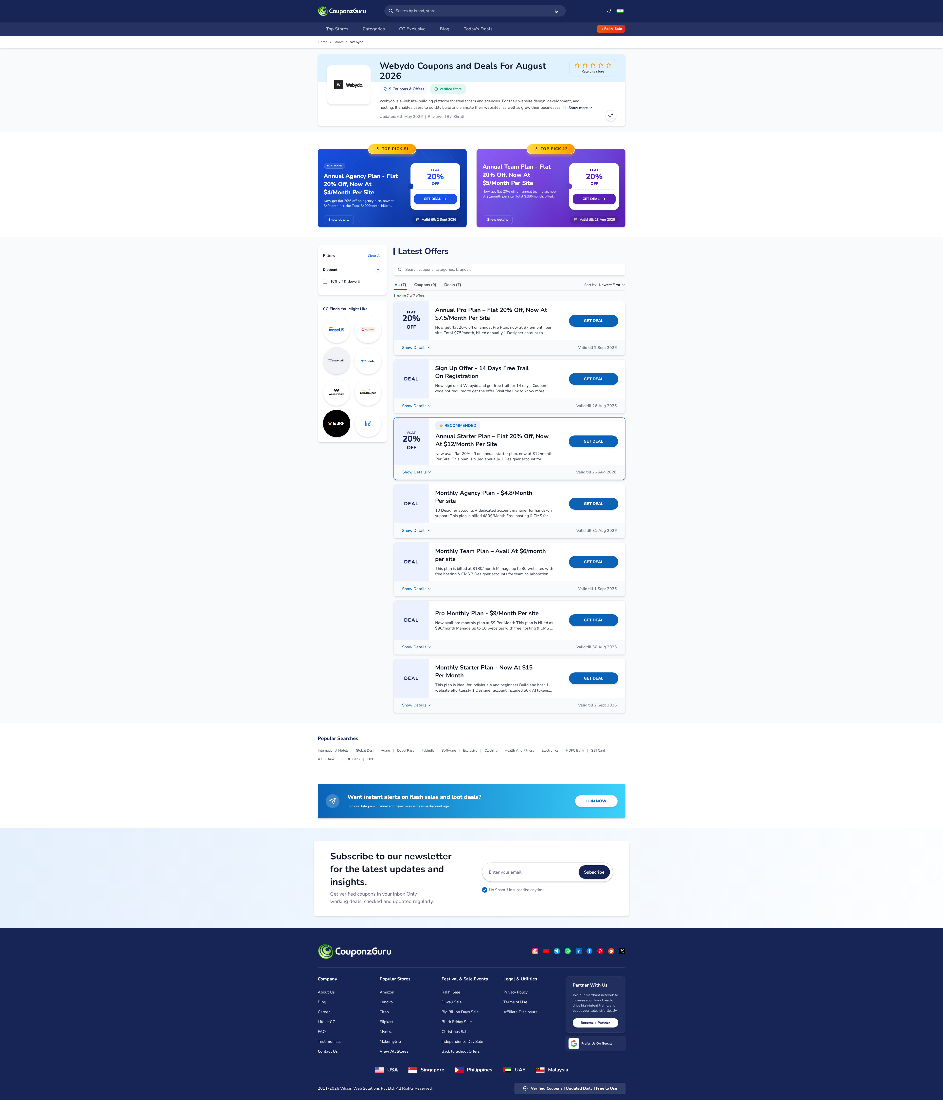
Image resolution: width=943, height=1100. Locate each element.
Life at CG (327, 1022)
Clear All (375, 255)
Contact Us (328, 1051)
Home (322, 42)
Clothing (491, 750)
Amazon (387, 992)
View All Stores (394, 1051)
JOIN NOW (596, 801)
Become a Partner (595, 1022)
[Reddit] (611, 951)
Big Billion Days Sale (460, 1012)
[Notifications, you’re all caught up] (609, 10)
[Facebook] (589, 951)
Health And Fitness (519, 750)
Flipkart (386, 1022)
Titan (384, 1012)
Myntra (386, 1031)
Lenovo (386, 1002)
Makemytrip (390, 1041)
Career (324, 1012)
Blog (322, 1002)
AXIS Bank (326, 759)
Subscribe (594, 872)
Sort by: (602, 284)
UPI (370, 759)
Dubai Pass (405, 750)
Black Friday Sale (457, 1022)
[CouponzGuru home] (342, 11)
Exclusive (470, 750)
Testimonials (329, 1041)
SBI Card (598, 750)
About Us (326, 992)
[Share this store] (610, 115)
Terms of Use (515, 1002)
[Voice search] (556, 10)
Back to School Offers (461, 1051)
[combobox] (472, 11)
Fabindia (428, 750)
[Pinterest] (600, 951)
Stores (339, 42)
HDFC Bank (575, 750)
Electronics (550, 750)
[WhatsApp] (567, 951)
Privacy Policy (515, 992)
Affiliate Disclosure (520, 1012)
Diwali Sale (452, 1002)
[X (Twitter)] (622, 951)
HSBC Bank (351, 759)
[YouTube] (546, 951)
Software (449, 750)
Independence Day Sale (462, 1041)
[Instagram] (535, 951)
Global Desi (365, 750)
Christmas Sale (455, 1031)
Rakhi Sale (613, 28)
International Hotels (333, 750)
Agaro (385, 750)
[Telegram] (556, 951)
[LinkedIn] (578, 951)
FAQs (323, 1031)
